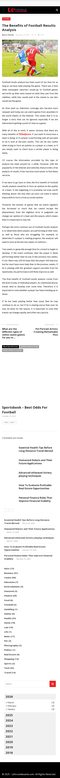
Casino (7, 577)
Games (7, 613)
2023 (9, 726)
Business (8, 573)
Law (6, 627)
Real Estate (10, 654)
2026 (9, 696)
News (7, 636)
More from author (29, 346)
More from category (12, 350)
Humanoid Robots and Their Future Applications (35, 462)
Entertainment (12, 586)
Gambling (9, 609)
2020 (9, 742)
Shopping (9, 659)
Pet (6, 640)
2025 (9, 715)
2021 (9, 736)
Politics (8, 649)
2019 (9, 747)
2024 (9, 720)
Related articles (10, 346)
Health (7, 618)
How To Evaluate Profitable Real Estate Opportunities (35, 487)
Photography (11, 645)
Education (9, 582)
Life (6, 631)
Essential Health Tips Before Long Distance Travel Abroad (36, 449)
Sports (7, 663)
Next (12, 422)
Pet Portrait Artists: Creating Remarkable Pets (46, 331)
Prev (6, 422)
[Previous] (6, 510)
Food (6, 600)
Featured (9, 591)
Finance (8, 595)
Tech (6, 668)
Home (7, 622)
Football (6, 19)
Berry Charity (8, 35)
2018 (9, 752)
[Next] (11, 510)
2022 (9, 731)
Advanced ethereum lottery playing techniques (35, 474)
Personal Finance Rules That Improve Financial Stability (35, 499)
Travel (7, 672)
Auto (6, 568)
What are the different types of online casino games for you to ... (13, 333)
